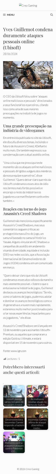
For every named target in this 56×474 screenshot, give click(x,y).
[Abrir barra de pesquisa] (51, 15)
